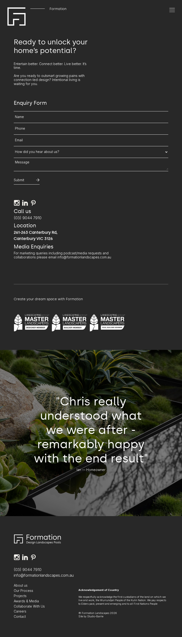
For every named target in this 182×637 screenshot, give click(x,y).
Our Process (23, 591)
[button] (172, 10)
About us (20, 585)
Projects (20, 596)
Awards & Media (26, 601)
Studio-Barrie (95, 616)
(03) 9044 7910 (27, 217)
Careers (20, 611)
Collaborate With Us (29, 606)
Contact (20, 616)
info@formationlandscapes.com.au (44, 575)
